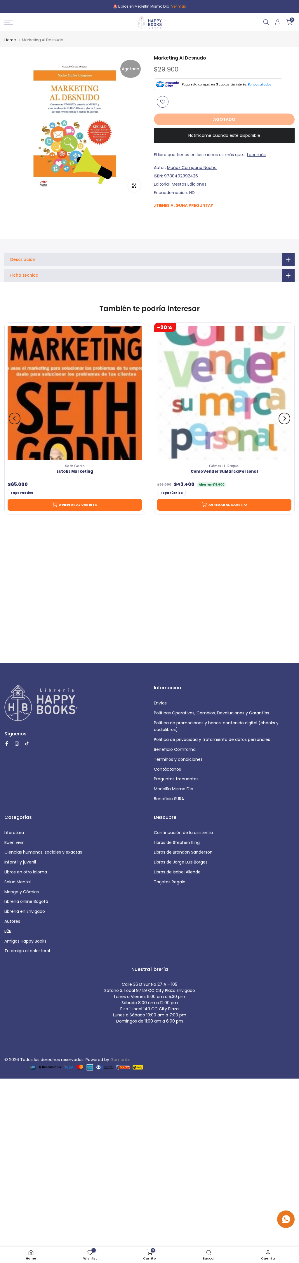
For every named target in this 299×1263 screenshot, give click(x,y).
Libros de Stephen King (177, 842)
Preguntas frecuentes (176, 779)
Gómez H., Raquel (224, 466)
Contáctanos (167, 769)
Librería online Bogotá (26, 901)
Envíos (160, 703)
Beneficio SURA (169, 799)
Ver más (178, 6)
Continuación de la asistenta (183, 832)
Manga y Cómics (21, 892)
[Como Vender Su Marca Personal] (224, 393)
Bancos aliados (259, 84)
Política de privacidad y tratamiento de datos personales (212, 739)
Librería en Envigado (24, 911)
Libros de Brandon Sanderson (183, 852)
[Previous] (14, 418)
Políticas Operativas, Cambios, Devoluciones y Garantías (211, 713)
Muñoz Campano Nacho (192, 167)
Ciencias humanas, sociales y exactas (43, 852)
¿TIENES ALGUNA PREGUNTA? (183, 205)
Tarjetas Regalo (169, 882)
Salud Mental (17, 882)
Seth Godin (75, 466)
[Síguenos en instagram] (168, 218)
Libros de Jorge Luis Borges (181, 862)
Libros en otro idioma (25, 872)
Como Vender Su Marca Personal (224, 471)
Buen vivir (14, 842)
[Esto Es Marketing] (75, 393)
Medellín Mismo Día (173, 789)
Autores (12, 921)
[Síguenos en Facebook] (157, 218)
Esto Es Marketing (74, 471)
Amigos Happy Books (25, 941)
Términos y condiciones (178, 759)
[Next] (284, 418)
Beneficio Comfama (175, 749)
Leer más (256, 154)
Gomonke (120, 1060)
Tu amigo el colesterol (27, 951)
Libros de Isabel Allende (177, 872)
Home (10, 40)
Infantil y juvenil (20, 862)
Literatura (14, 832)
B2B (7, 931)
